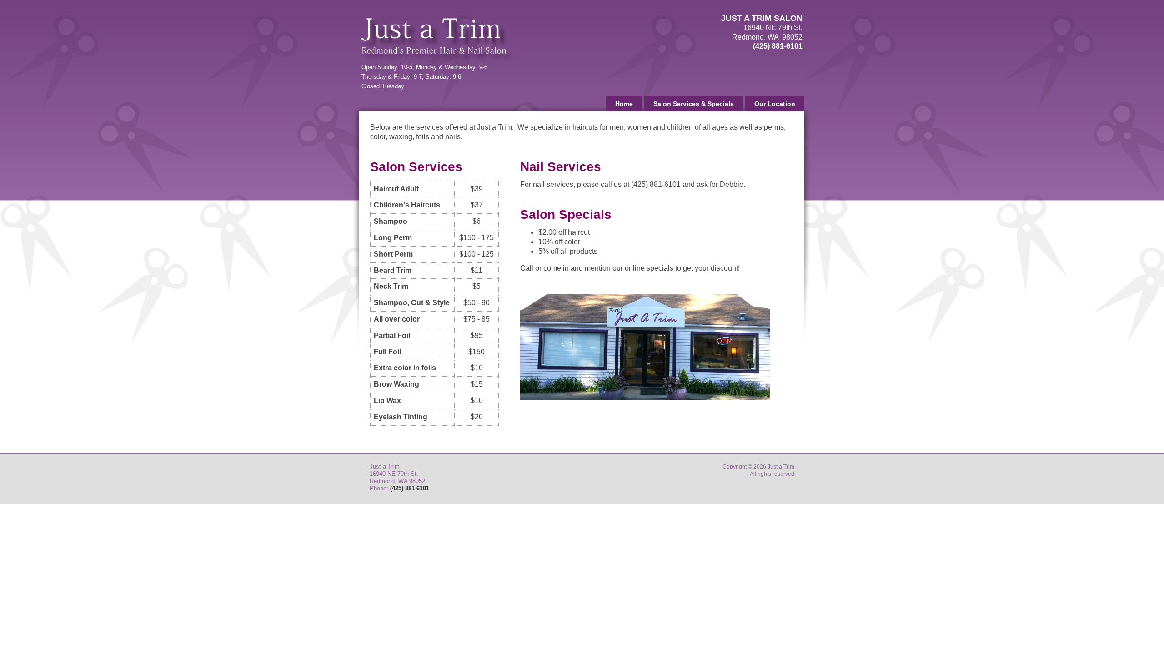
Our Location (774, 103)
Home (624, 103)
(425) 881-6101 (778, 46)
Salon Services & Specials (693, 103)
